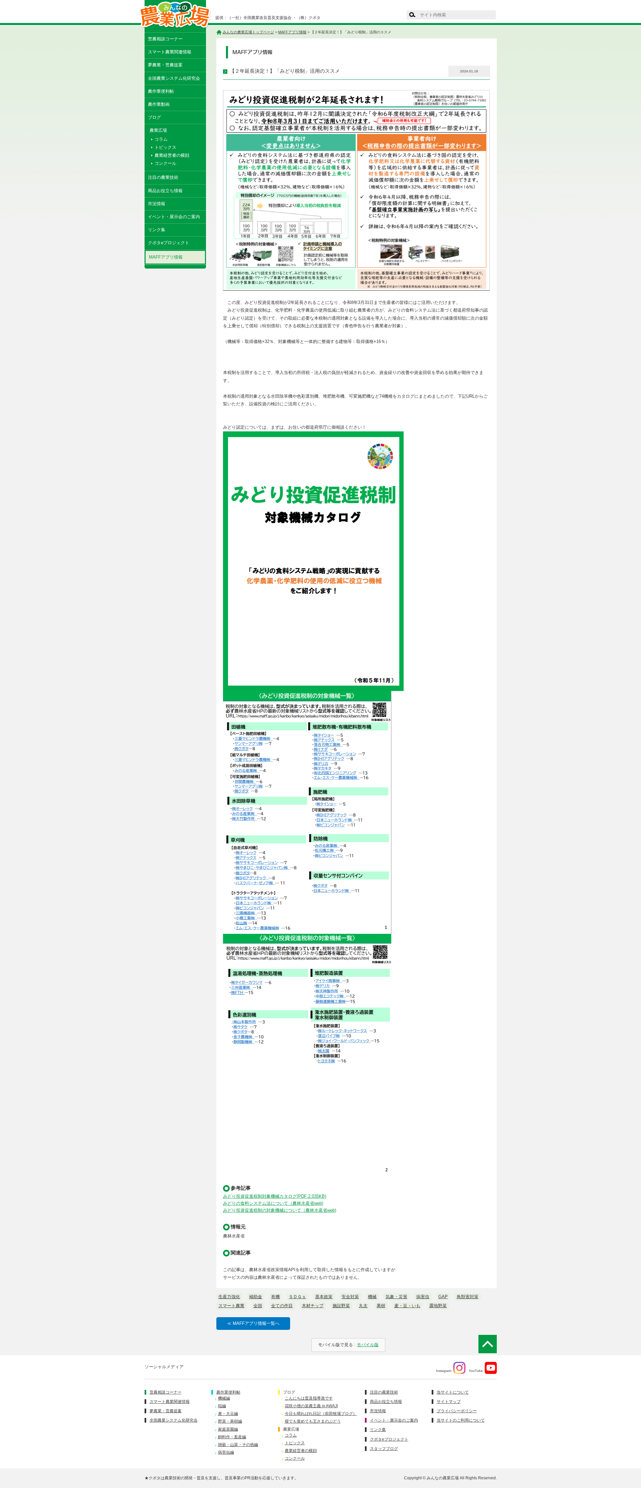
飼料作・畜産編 (232, 1437)
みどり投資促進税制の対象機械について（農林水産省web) (279, 1210)
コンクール (165, 163)
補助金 (255, 1296)
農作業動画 (159, 104)
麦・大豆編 (228, 1413)
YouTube (476, 1370)
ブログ (154, 117)
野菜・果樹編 (230, 1421)
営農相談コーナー (165, 38)
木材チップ (313, 1305)
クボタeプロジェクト (168, 242)
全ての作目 (282, 1305)
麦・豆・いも (407, 1305)
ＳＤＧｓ (297, 1296)
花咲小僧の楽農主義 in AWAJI (311, 1406)
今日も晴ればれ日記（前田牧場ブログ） (321, 1413)
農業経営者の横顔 (172, 155)
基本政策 (324, 1296)
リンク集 (156, 229)
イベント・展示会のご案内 (174, 216)
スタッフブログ (384, 1448)
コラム (161, 139)
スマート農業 (231, 1305)
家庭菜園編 (228, 1429)
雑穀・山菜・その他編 (238, 1444)
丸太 (363, 1305)
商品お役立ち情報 (165, 190)
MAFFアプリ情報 (166, 257)
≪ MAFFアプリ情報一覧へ (253, 1323)
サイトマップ (449, 1401)
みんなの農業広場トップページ (248, 32)
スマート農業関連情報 (169, 51)
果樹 (381, 1305)
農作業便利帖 (161, 91)
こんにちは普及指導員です (309, 1398)
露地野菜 (438, 1305)
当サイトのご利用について (461, 1420)
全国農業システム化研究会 (174, 78)
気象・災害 (396, 1296)
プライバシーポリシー (457, 1411)
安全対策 (350, 1296)
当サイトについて (453, 1392)
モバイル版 (368, 1344)
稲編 (222, 1406)
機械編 (224, 1398)
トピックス (165, 147)
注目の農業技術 (163, 177)
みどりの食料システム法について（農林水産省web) (273, 1203)
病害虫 (422, 1296)
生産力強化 (229, 1296)
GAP (443, 1296)
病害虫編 (226, 1452)
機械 (372, 1296)
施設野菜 (341, 1305)
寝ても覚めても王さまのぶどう (313, 1421)
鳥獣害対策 (467, 1296)
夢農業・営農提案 (165, 64)
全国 (257, 1305)
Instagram (443, 1370)
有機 (275, 1296)
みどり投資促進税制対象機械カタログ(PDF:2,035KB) (274, 1196)
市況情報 (156, 203)
